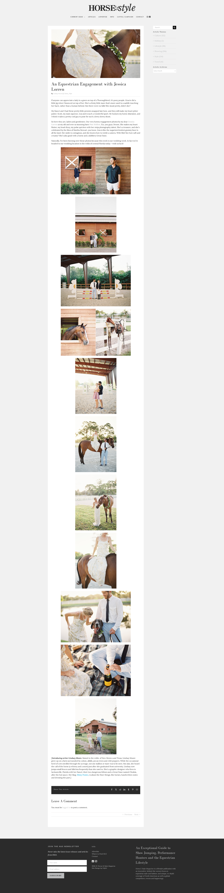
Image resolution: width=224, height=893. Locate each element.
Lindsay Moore (57, 93)
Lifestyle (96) (159, 46)
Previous (128, 814)
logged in (66, 807)
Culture (66, 93)
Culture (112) (159, 35)
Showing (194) (160, 51)
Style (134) (158, 56)
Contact (95, 856)
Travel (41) (158, 62)
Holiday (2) (159, 41)
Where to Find (99, 854)
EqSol (105, 868)
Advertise (95, 851)
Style (70, 93)
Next (136, 814)
